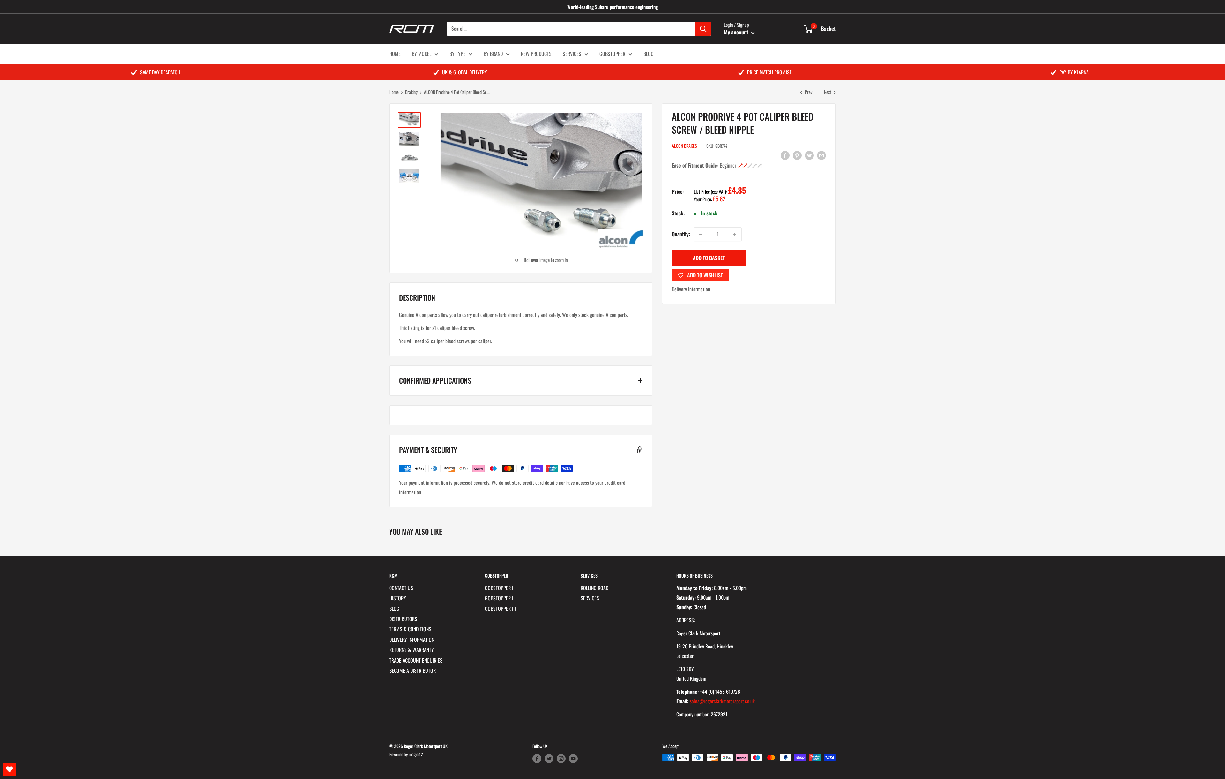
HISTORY (397, 598)
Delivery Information (691, 289)
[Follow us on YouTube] (573, 758)
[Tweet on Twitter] (809, 155)
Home (394, 91)
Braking (411, 91)
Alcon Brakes (684, 145)
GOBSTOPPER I (499, 588)
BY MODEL (421, 53)
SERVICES (572, 53)
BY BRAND (493, 53)
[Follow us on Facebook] (536, 758)
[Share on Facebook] (785, 155)
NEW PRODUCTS (536, 53)
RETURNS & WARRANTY (411, 650)
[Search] (703, 29)
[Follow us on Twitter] (549, 758)
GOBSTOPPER (612, 53)
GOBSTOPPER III (500, 608)
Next (827, 91)
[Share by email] (821, 155)
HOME (395, 53)
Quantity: (681, 234)
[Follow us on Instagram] (561, 758)
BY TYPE (457, 53)
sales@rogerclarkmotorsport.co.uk (722, 701)
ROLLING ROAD (594, 588)
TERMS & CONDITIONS (410, 629)
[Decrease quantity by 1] (701, 234)
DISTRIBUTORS (403, 619)
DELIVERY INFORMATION (411, 639)
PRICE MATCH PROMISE (769, 72)
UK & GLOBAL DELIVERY (464, 72)
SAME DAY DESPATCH (160, 72)
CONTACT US (401, 588)
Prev (808, 91)
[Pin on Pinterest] (797, 155)
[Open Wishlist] (9, 769)
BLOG (648, 53)
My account (737, 32)
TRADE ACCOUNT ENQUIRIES (415, 660)
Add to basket (709, 258)
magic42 (416, 754)
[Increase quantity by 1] (734, 234)
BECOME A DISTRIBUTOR (412, 670)
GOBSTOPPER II (500, 598)
